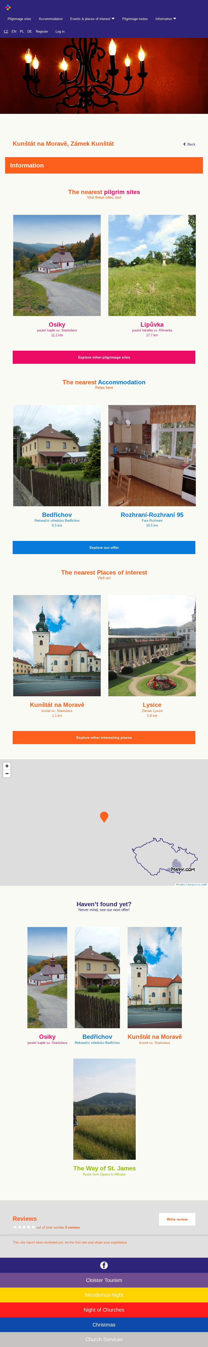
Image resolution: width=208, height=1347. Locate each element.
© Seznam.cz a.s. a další (196, 884)
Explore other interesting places (104, 737)
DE (29, 31)
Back (190, 144)
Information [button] (164, 19)
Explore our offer (104, 547)
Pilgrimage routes (135, 19)
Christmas (104, 1325)
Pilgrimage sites (19, 19)
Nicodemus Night (104, 1295)
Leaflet (181, 884)
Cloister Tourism (104, 1280)
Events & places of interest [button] (90, 19)
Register (42, 31)
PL (22, 31)
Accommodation (51, 19)
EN (14, 31)
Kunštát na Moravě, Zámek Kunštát (63, 143)
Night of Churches (104, 1310)
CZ (6, 31)
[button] (104, 817)
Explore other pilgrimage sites (104, 357)
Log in (60, 31)
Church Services (104, 1339)
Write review (177, 1219)
